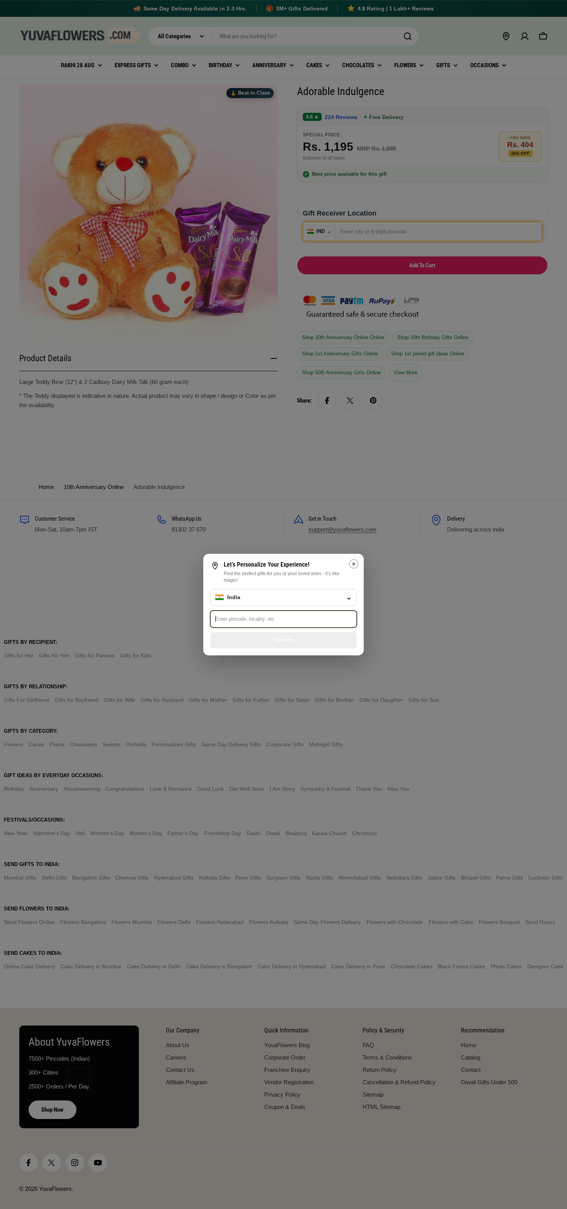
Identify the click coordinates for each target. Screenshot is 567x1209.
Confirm (283, 640)
